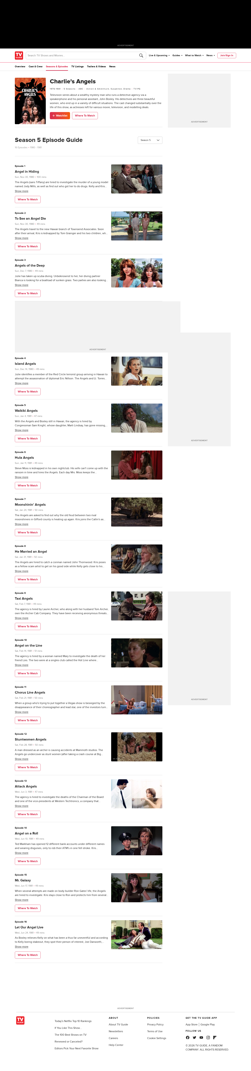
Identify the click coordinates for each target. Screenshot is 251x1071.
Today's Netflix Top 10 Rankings (73, 1021)
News (209, 55)
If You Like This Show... (68, 1028)
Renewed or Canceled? (68, 1041)
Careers (113, 1038)
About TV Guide (118, 1024)
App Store (192, 1024)
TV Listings (77, 66)
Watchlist (61, 115)
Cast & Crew (36, 66)
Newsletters (116, 1031)
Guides (176, 55)
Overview (20, 66)
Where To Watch (85, 115)
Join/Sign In (226, 55)
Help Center (116, 1045)
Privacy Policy (155, 1024)
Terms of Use (155, 1031)
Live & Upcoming (158, 55)
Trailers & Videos (96, 66)
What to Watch (193, 55)
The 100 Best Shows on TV (71, 1035)
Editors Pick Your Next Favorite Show (77, 1048)
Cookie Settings (156, 1038)
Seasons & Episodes (57, 66)
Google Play (207, 1024)
